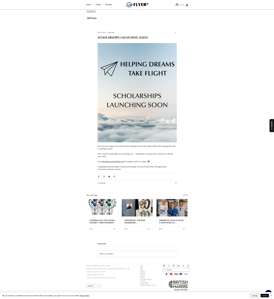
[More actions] (175, 32)
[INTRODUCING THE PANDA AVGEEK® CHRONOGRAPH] (102, 207)
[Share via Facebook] (99, 176)
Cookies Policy (144, 284)
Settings (255, 295)
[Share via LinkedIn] (109, 176)
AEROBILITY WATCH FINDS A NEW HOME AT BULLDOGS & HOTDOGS (171, 221)
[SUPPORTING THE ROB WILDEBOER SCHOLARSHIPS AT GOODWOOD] (137, 207)
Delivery (142, 278)
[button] (187, 4)
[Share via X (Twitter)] (104, 176)
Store (141, 265)
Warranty (142, 274)
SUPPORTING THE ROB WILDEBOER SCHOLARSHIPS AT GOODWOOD (134, 221)
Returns (142, 276)
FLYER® (140, 4)
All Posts (92, 18)
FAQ (141, 268)
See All (185, 195)
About (142, 270)
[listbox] (93, 286)
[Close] (271, 295)
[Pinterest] (164, 265)
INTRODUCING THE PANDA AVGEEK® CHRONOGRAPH (102, 221)
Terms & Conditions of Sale (147, 285)
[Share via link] (114, 176)
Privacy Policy (144, 282)
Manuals (142, 273)
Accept (264, 295)
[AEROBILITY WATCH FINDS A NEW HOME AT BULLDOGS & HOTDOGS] (171, 207)
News (141, 267)
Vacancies (143, 271)
